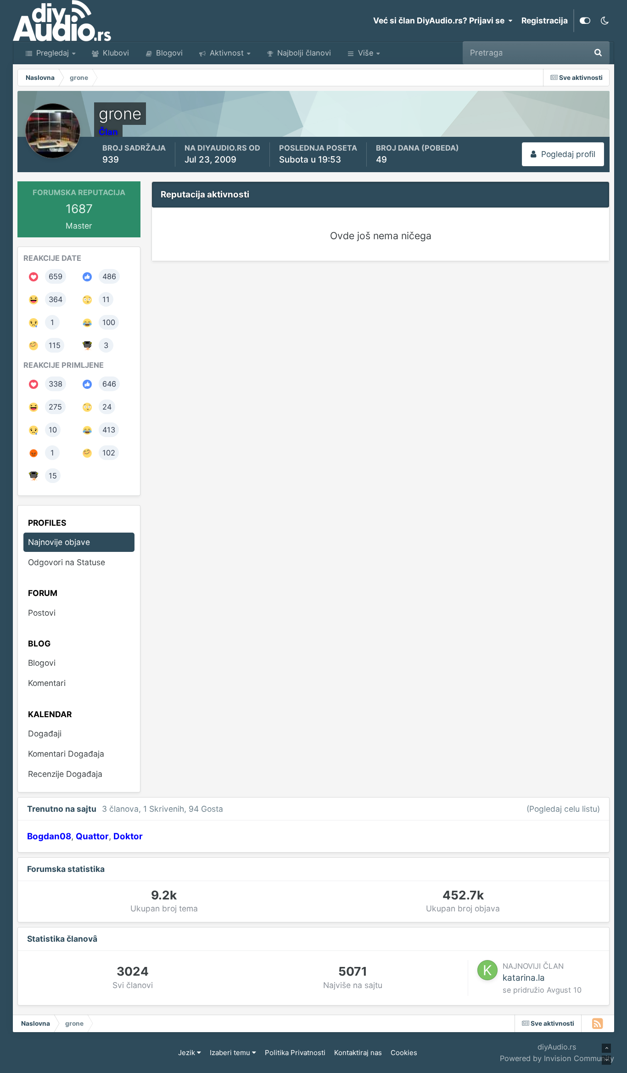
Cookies (404, 1052)
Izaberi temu (231, 1052)
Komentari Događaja (66, 753)
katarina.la (524, 977)
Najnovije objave (545, 52)
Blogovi (168, 52)
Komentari (47, 683)
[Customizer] (585, 20)
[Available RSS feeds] (598, 1023)
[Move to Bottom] (606, 1060)
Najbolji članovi (303, 52)
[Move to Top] (606, 1048)
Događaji (45, 733)
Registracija (544, 20)
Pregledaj (51, 52)
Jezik (187, 1052)
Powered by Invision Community (557, 1058)
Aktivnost (225, 52)
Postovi (42, 613)
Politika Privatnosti (295, 1052)
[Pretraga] (598, 52)
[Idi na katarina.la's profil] (487, 970)
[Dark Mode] (604, 20)
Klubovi (115, 52)
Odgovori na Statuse (66, 562)
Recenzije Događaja (65, 774)
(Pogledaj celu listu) (563, 809)
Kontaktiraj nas (358, 1052)
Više (365, 52)
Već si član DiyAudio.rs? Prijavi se (440, 20)
